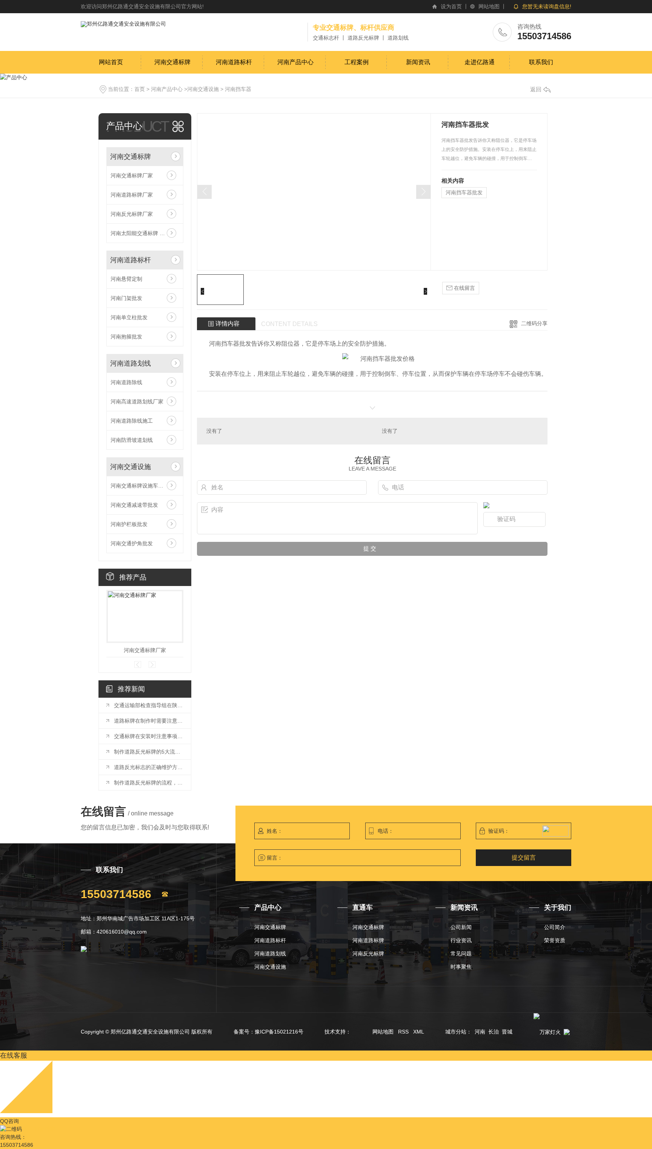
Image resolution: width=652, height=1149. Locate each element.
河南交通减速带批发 (134, 505)
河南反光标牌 (368, 954)
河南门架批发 (126, 298)
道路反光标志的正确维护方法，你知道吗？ (148, 767)
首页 (139, 89)
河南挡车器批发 (464, 192)
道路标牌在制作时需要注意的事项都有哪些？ (148, 721)
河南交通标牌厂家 (132, 175)
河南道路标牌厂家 (132, 195)
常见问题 (461, 954)
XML (418, 1032)
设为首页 (451, 6)
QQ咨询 (9, 1121)
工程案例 (356, 62)
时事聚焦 (461, 967)
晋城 (507, 1032)
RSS (403, 1032)
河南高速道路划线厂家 (137, 401)
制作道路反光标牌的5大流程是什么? (148, 752)
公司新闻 (461, 927)
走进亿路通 (479, 62)
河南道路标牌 (368, 940)
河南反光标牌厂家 (132, 214)
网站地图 (489, 6)
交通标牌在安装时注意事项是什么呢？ (148, 736)
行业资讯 (461, 940)
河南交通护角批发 (132, 543)
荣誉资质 (554, 940)
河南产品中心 (295, 62)
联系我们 (541, 62)
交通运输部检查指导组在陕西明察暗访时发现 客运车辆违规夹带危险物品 (148, 705)
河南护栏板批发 (129, 524)
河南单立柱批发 (129, 317)
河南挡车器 (238, 89)
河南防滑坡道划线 (132, 440)
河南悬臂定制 (126, 279)
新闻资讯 (418, 62)
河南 (480, 1032)
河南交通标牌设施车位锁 (140, 486)
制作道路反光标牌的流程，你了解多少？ (148, 783)
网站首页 (111, 62)
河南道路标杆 (234, 62)
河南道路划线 (130, 363)
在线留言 (463, 288)
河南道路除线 (126, 382)
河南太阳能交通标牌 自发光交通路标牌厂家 (145, 233)
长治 (493, 1032)
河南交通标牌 (172, 62)
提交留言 (524, 857)
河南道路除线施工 (132, 421)
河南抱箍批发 (126, 337)
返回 (535, 89)
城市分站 (455, 1032)
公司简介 (554, 927)
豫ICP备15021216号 (279, 1032)
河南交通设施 (203, 89)
